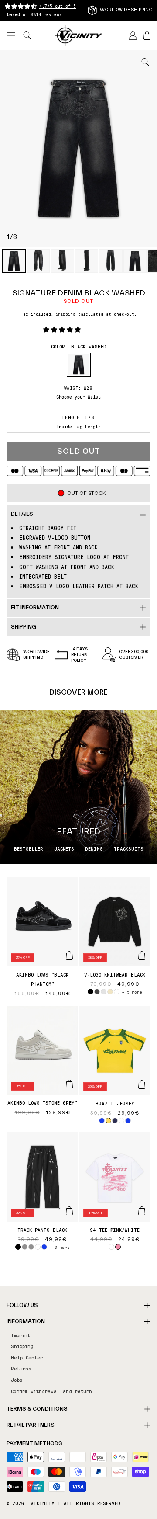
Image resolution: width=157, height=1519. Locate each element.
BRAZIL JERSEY (115, 1103)
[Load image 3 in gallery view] (62, 261)
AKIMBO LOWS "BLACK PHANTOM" (42, 979)
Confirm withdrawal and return (51, 1390)
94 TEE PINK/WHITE (115, 1229)
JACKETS (64, 848)
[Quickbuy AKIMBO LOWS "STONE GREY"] (69, 1084)
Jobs (17, 1379)
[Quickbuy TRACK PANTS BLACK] (69, 1211)
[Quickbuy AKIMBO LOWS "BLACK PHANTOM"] (69, 955)
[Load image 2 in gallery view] (38, 261)
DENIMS (94, 848)
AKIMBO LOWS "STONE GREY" (42, 1102)
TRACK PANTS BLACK (42, 1229)
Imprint (20, 1334)
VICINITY (43, 1502)
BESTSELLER (28, 848)
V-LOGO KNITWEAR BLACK (114, 974)
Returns (21, 1368)
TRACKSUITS (128, 848)
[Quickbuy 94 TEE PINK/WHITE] (141, 1211)
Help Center (27, 1357)
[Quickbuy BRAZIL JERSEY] (141, 1084)
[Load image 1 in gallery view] (14, 261)
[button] (10, 35)
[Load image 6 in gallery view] (135, 261)
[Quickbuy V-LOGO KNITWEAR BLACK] (141, 955)
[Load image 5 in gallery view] (111, 261)
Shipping (65, 313)
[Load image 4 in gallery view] (87, 261)
